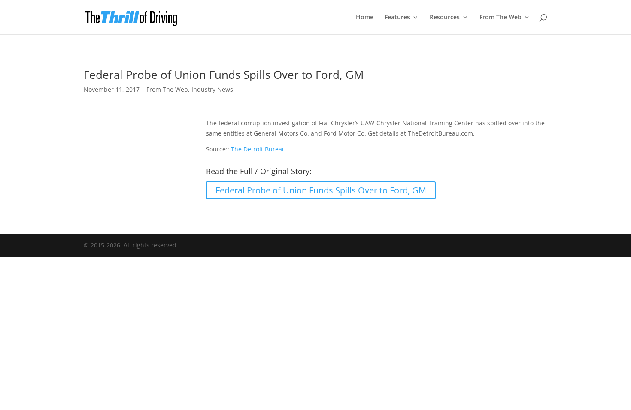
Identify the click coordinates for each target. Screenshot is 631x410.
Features (397, 17)
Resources (445, 17)
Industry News (212, 89)
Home (364, 17)
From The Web (500, 17)
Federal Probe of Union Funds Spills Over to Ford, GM (320, 190)
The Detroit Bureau (258, 149)
